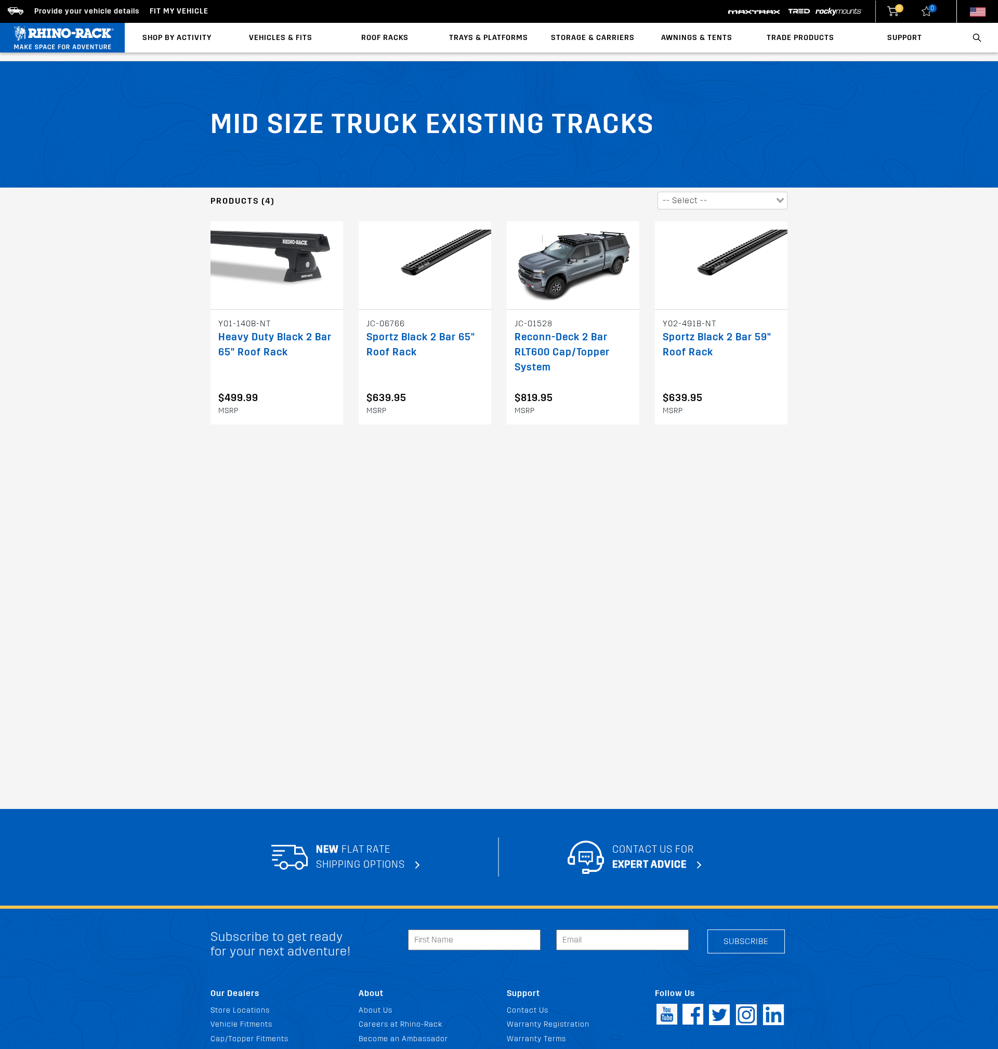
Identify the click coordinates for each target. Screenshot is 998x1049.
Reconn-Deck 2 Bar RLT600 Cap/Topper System (562, 352)
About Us (375, 1010)
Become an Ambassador (403, 1038)
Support (904, 37)
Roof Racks (385, 37)
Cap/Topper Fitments (249, 1038)
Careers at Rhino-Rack (400, 1024)
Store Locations (240, 1010)
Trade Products (800, 37)
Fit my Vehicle (179, 11)
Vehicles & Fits (280, 37)
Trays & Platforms (488, 37)
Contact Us (527, 1010)
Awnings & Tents (696, 37)
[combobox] (722, 200)
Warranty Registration (548, 1024)
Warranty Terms (536, 1038)
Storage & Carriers (593, 37)
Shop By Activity (177, 37)
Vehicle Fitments (241, 1024)
